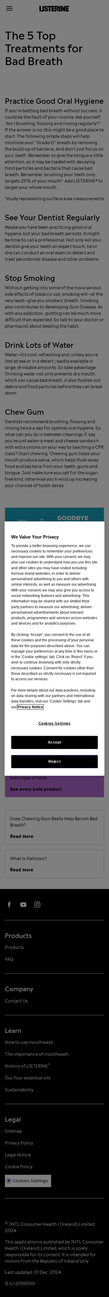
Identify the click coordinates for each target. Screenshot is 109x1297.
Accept (54, 742)
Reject (54, 761)
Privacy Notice (30, 707)
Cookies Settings (54, 723)
